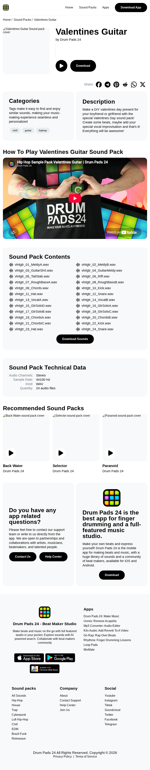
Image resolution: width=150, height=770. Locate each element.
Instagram (111, 700)
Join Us (65, 710)
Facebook (111, 719)
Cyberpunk (19, 714)
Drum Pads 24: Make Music (101, 616)
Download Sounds (75, 339)
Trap (15, 710)
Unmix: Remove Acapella (100, 621)
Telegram (111, 724)
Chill (15, 724)
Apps (105, 7)
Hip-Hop (17, 700)
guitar (28, 130)
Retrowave (19, 738)
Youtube (110, 695)
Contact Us (23, 556)
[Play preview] (11, 453)
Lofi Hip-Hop (20, 719)
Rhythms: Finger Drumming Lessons (107, 640)
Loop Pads (91, 644)
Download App (131, 7)
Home (69, 7)
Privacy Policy (62, 756)
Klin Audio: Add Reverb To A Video (106, 630)
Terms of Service (86, 756)
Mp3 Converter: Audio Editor (102, 625)
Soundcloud (112, 710)
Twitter (109, 714)
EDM (15, 729)
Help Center (53, 556)
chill (15, 130)
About (64, 695)
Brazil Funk (19, 733)
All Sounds (19, 695)
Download (83, 65)
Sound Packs (87, 7)
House (16, 705)
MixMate (89, 649)
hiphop (43, 130)
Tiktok (108, 705)
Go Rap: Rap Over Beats (100, 635)
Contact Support (70, 700)
